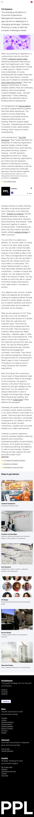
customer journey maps (17, 59)
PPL (2, 2)
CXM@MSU (15, 178)
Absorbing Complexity (10, 464)
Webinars (4, 769)
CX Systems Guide (9, 181)
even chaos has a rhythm (11, 82)
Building (7, 726)
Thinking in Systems (15, 214)
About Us (4, 689)
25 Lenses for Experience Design (14, 460)
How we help (5, 749)
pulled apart (18, 400)
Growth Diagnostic (7, 751)
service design (25, 106)
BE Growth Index (6, 767)
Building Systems (7, 728)
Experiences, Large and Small (13, 467)
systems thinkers (21, 232)
